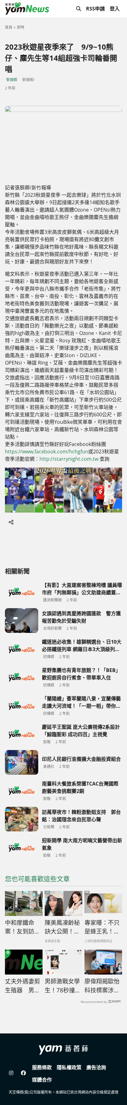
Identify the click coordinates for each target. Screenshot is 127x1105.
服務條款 (42, 1067)
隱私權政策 (69, 1067)
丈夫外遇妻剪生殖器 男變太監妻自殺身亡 (22, 986)
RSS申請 (95, 8)
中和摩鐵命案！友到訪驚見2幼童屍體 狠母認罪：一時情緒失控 (24, 927)
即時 (20, 27)
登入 (115, 8)
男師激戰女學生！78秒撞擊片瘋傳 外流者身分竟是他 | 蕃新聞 (63, 986)
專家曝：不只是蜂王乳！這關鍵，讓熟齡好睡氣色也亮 (102, 927)
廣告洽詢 (96, 1067)
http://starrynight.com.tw (68, 459)
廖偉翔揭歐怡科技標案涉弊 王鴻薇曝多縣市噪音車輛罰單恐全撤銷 (102, 986)
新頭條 (11, 79)
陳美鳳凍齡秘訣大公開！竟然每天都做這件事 (62, 927)
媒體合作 (42, 1079)
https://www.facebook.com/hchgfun (46, 451)
